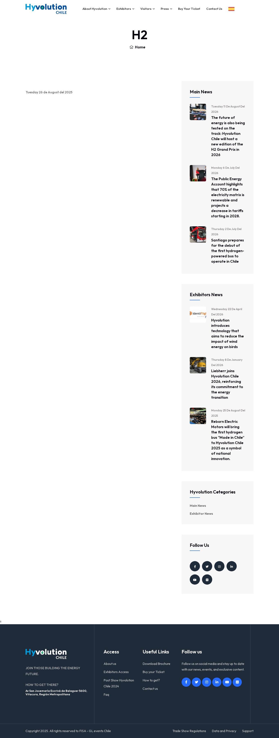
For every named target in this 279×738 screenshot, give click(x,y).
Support (247, 731)
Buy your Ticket (189, 9)
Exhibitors (123, 9)
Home (139, 47)
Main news (198, 506)
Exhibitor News (201, 513)
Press (165, 9)
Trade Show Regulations (189, 731)
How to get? (151, 680)
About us (110, 664)
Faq (106, 694)
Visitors (145, 9)
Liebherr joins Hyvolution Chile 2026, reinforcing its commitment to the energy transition (227, 384)
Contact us (214, 9)
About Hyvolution (95, 9)
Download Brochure (156, 664)
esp (231, 9)
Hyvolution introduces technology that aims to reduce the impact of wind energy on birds (227, 333)
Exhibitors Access (116, 672)
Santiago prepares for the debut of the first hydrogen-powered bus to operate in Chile (227, 251)
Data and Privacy (224, 731)
